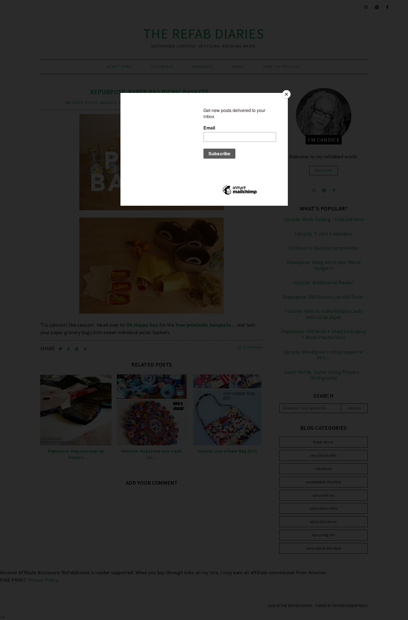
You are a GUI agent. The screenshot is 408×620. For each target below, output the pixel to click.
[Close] (286, 94)
